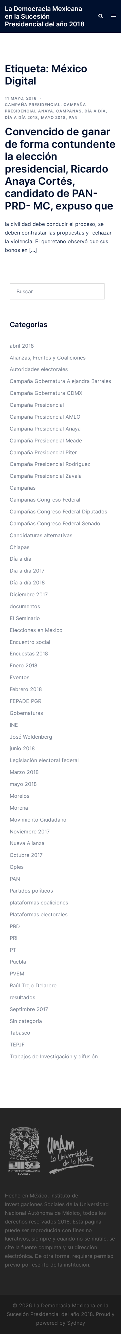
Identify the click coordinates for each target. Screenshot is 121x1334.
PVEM (17, 973)
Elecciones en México (36, 630)
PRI (13, 938)
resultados (22, 997)
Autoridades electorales (39, 369)
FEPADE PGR (25, 701)
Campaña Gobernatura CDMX (46, 393)
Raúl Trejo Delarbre (33, 985)
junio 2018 (22, 748)
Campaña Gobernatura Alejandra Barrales (60, 381)
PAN (73, 117)
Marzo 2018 (24, 772)
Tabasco (20, 1032)
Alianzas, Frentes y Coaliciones (48, 357)
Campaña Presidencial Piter (43, 452)
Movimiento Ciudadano (38, 819)
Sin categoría (26, 1021)
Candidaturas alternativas (41, 535)
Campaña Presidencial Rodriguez (50, 464)
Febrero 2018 (26, 689)
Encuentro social (30, 642)
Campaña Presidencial (33, 104)
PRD (15, 926)
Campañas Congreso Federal (45, 499)
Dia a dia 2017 (27, 570)
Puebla (18, 961)
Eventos (19, 677)
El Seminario (25, 618)
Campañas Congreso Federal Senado (55, 523)
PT (13, 950)
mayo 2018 (53, 117)
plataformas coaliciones (39, 902)
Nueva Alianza (27, 843)
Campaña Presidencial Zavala (46, 476)
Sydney (76, 1323)
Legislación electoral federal (44, 760)
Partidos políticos (31, 890)
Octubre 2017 (26, 855)
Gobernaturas (26, 713)
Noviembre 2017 (30, 831)
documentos (25, 606)
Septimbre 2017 (29, 1009)
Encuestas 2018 (29, 653)
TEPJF (17, 1044)
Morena (19, 808)
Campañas (69, 111)
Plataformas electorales (38, 914)
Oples (17, 867)
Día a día (95, 111)
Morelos (19, 796)
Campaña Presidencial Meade (46, 440)
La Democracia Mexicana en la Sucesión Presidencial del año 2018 (45, 16)
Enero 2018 (23, 665)
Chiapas (19, 547)
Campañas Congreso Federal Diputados (58, 511)
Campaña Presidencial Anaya (45, 428)
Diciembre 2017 (29, 594)
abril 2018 (22, 345)
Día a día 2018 (21, 117)
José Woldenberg (31, 737)
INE (14, 725)
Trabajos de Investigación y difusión (54, 1056)
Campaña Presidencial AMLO (45, 417)
